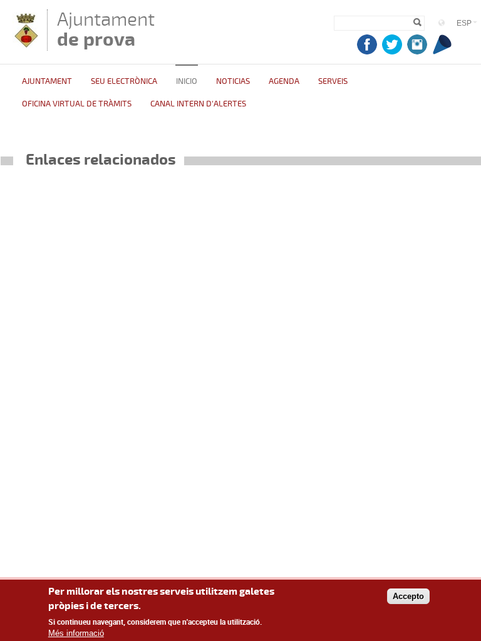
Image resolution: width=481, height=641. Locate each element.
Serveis (333, 81)
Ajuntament (106, 29)
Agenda (284, 81)
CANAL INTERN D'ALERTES (198, 104)
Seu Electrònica (124, 81)
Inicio (186, 81)
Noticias (233, 81)
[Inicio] (25, 45)
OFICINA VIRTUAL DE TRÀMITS (77, 104)
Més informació (76, 633)
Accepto (408, 596)
